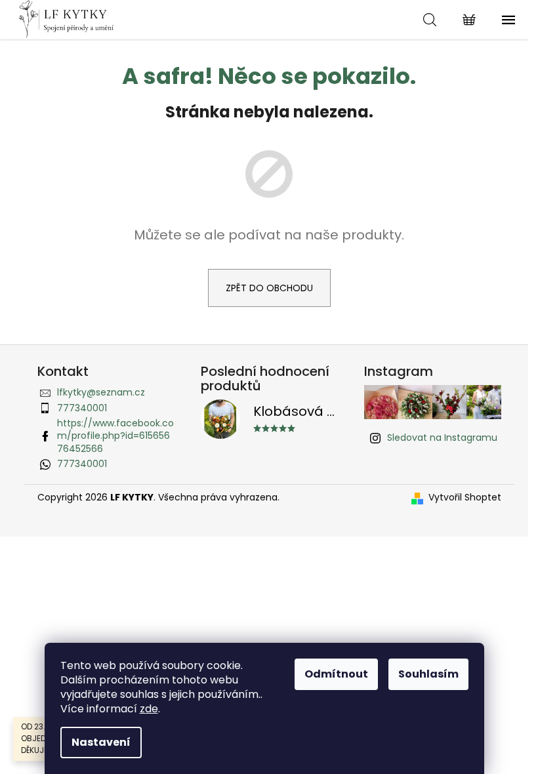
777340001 (82, 408)
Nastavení (101, 742)
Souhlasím (428, 674)
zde (149, 708)
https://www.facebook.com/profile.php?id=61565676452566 (115, 436)
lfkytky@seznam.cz (101, 392)
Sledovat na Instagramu (442, 437)
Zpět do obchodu (269, 288)
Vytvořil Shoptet (464, 497)
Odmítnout (336, 674)
